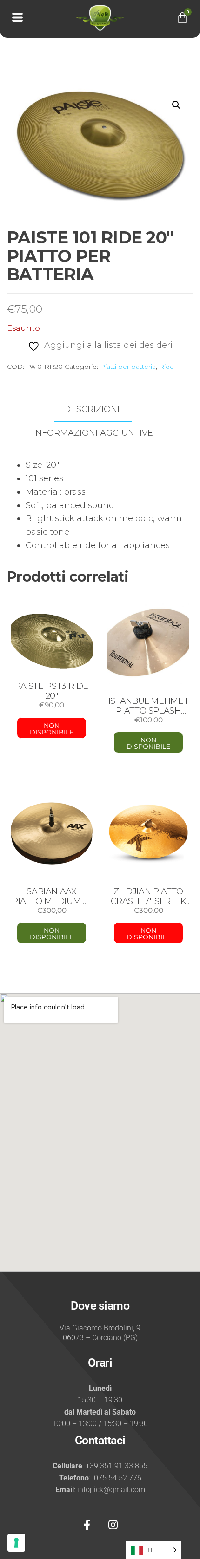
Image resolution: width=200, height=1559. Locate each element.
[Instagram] (113, 1525)
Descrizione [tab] (93, 409)
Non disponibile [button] (148, 743)
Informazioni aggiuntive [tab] (93, 433)
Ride (166, 366)
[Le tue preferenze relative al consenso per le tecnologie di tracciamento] (16, 1543)
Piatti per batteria (128, 366)
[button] (176, 105)
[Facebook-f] (87, 1525)
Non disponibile (51, 728)
